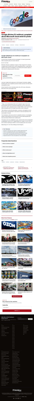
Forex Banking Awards (4, 375)
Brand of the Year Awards (4, 353)
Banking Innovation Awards (5, 382)
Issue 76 (13, 338)
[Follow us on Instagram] (15, 398)
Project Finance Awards (15, 357)
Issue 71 (13, 345)
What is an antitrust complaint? (8, 143)
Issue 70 (13, 346)
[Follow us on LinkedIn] (18, 398)
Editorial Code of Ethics (15, 374)
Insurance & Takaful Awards (5, 378)
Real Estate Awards (15, 356)
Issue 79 (13, 334)
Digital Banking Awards (4, 383)
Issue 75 (13, 339)
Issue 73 (13, 342)
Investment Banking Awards (5, 379)
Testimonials (25, 331)
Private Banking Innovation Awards (17, 381)
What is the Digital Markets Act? (9, 153)
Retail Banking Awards (15, 382)
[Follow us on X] (20, 398)
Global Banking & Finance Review (12, 38)
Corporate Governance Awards (5, 365)
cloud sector (3, 106)
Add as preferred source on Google (9, 41)
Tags (25, 396)
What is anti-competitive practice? (9, 156)
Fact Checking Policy (15, 377)
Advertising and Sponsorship (5, 327)
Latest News (3, 331)
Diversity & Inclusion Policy (16, 375)
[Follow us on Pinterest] (13, 398)
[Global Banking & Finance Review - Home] (9, 2)
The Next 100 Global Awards (16, 364)
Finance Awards (3, 385)
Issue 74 (13, 341)
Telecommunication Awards (16, 360)
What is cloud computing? (7, 146)
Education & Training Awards (5, 371)
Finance (5, 30)
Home (2, 30)
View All (13, 348)
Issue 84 (13, 327)
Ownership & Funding (15, 371)
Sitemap (23, 396)
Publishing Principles (15, 370)
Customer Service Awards (5, 361)
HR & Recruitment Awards (15, 361)
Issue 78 (13, 335)
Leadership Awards (15, 353)
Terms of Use (3, 334)
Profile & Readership (4, 328)
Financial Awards (14, 378)
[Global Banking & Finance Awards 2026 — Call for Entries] (17, 97)
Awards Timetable (25, 327)
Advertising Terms (3, 335)
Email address (19, 317)
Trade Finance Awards (15, 363)
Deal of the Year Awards (4, 364)
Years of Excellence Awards (16, 368)
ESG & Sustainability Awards (5, 372)
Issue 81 (13, 331)
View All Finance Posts (17, 296)
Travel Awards (14, 367)
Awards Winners (25, 328)
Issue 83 (13, 328)
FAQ (23, 334)
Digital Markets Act (17, 121)
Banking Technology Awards (5, 358)
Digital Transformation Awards (5, 368)
